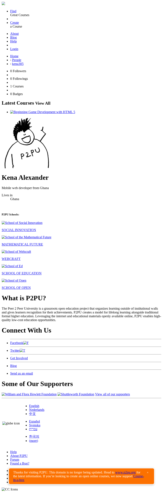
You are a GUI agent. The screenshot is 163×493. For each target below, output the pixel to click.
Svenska (34, 425)
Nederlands (36, 410)
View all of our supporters (112, 394)
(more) (33, 440)
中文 (32, 414)
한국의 (34, 436)
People (16, 60)
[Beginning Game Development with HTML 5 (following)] (42, 112)
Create (14, 22)
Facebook (16, 343)
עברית (33, 429)
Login (14, 49)
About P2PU (19, 456)
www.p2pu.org (125, 472)
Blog (13, 37)
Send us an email (21, 373)
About (14, 33)
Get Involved (19, 358)
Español (34, 421)
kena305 (18, 64)
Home (14, 56)
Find (13, 11)
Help (13, 41)
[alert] (81, 476)
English (34, 406)
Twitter (15, 350)
